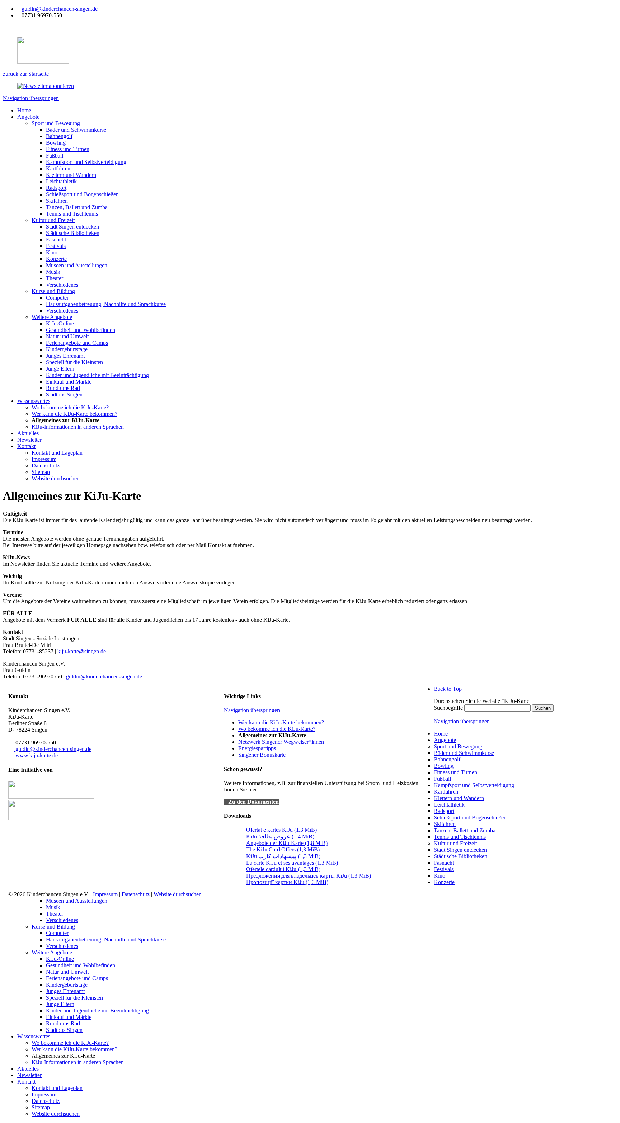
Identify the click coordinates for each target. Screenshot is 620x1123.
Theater (54, 914)
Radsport (444, 811)
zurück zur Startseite (26, 74)
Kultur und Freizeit (455, 843)
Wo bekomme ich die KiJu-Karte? (276, 729)
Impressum (105, 894)
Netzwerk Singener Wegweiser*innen (281, 742)
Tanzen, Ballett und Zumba (464, 830)
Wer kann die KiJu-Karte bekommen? (281, 722)
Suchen (543, 708)
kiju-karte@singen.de (81, 651)
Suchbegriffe (448, 708)
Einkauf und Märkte (68, 1017)
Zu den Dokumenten (253, 802)
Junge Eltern (60, 1004)
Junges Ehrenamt (65, 991)
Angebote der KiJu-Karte (287, 843)
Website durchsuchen (178, 894)
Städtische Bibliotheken (460, 856)
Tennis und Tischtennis (460, 837)
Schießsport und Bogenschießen (470, 817)
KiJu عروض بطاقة (280, 836)
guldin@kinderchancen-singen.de (60, 9)
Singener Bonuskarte (262, 755)
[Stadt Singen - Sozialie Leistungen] (51, 797)
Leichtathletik (449, 805)
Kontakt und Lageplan (57, 1088)
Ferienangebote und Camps (77, 978)
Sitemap (41, 1107)
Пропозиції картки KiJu (287, 882)
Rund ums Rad (63, 1023)
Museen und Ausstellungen (76, 901)
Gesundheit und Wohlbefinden (80, 965)
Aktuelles (28, 1069)
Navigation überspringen (31, 98)
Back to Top (448, 689)
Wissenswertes (33, 1036)
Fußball (442, 779)
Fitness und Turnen (455, 772)
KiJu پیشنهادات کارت (283, 856)
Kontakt (26, 1082)
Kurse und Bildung (53, 927)
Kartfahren (446, 792)
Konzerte (444, 882)
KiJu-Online (60, 959)
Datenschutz (136, 894)
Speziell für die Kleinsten (74, 998)
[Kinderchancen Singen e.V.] (29, 818)
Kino (439, 876)
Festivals (444, 869)
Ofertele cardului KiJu (283, 869)
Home (441, 733)
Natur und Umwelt (67, 972)
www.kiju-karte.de (35, 755)
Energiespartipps (257, 748)
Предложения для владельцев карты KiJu (308, 876)
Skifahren (445, 824)
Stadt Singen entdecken (460, 850)
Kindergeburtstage (67, 985)
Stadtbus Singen (64, 1030)
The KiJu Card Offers (283, 849)
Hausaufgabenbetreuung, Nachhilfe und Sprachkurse (106, 939)
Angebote (445, 740)
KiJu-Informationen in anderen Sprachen (78, 1062)
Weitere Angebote (52, 952)
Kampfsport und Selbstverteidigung (474, 785)
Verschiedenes (62, 920)
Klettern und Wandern (459, 798)
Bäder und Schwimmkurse (464, 753)
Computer (57, 933)
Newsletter (29, 1075)
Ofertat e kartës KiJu (281, 830)
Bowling (444, 766)
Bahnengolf (447, 759)
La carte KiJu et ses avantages (292, 863)
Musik (53, 907)
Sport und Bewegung (458, 746)
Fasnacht (444, 863)
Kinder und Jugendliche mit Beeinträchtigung (97, 1010)
